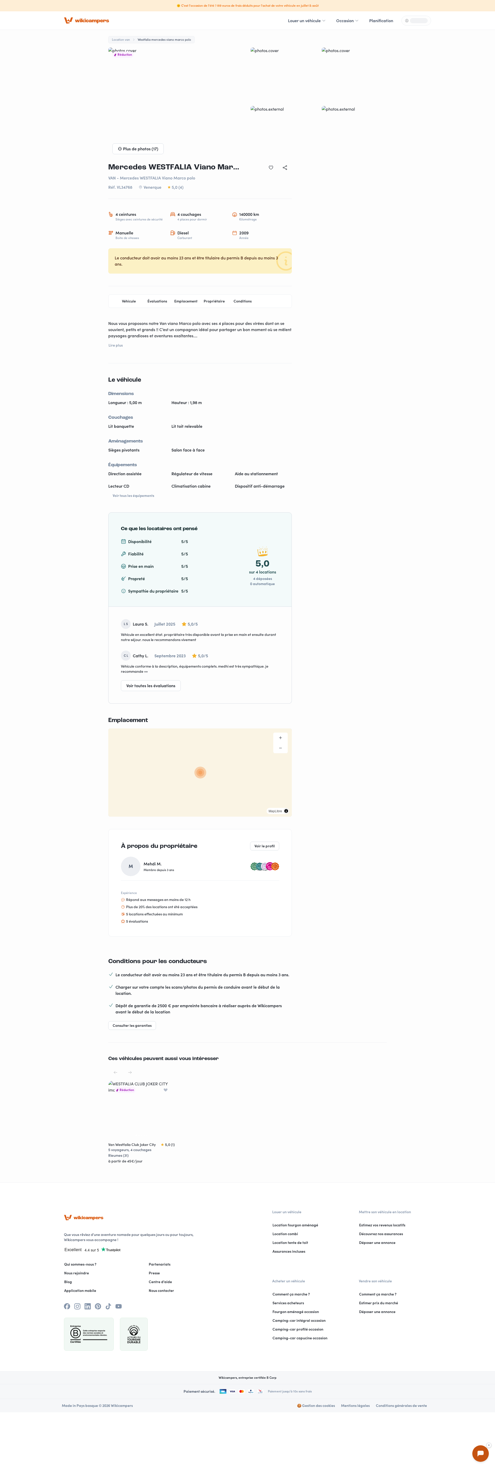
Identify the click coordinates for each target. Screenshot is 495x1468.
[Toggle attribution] (286, 811)
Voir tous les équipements (133, 496)
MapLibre (275, 811)
